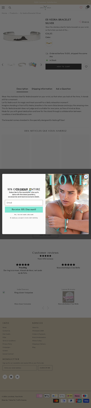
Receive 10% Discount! (24, 209)
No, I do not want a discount (23, 214)
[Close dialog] (86, 177)
